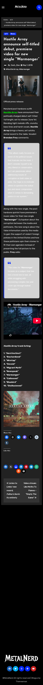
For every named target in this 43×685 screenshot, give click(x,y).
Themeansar (21, 681)
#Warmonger (24, 69)
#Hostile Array (12, 69)
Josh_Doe (15, 65)
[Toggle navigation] (3, 7)
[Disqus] (21, 541)
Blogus (35, 678)
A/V (6, 34)
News (13, 34)
